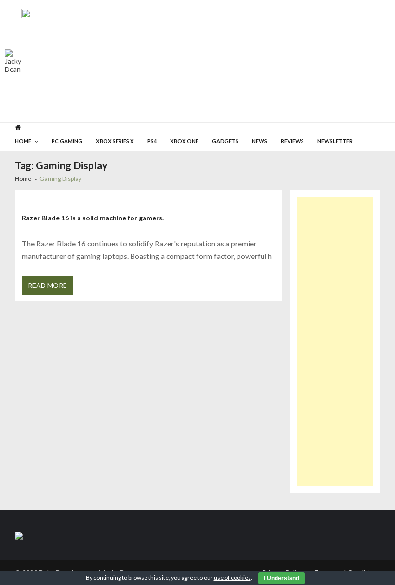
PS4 (152, 141)
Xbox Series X (115, 141)
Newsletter (335, 141)
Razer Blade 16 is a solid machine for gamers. (93, 218)
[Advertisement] (335, 341)
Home (23, 141)
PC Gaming (67, 141)
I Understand (281, 578)
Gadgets (225, 141)
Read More (47, 285)
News (259, 141)
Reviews (292, 141)
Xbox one (184, 141)
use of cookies (232, 577)
